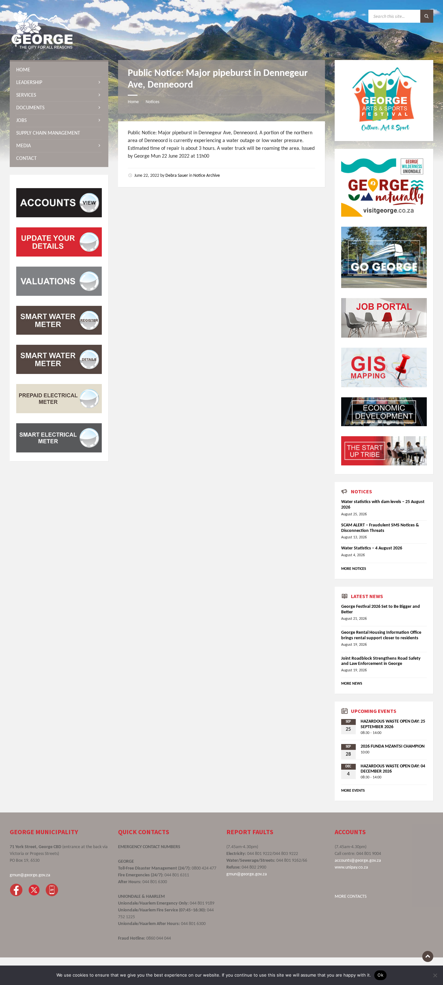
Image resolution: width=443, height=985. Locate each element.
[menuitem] (59, 70)
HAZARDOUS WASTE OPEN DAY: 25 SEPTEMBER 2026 (393, 724)
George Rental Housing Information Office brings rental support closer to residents (381, 635)
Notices (152, 102)
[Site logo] (42, 47)
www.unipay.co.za (351, 867)
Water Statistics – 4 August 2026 (371, 548)
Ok (380, 975)
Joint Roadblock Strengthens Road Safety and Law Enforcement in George (381, 661)
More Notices (353, 569)
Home (133, 102)
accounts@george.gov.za (358, 860)
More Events (353, 791)
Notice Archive (206, 175)
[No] (435, 975)
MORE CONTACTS (350, 896)
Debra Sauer (176, 175)
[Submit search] (426, 16)
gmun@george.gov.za (30, 875)
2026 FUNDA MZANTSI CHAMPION (393, 746)
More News (351, 684)
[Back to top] (427, 956)
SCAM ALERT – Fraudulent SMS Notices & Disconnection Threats (380, 528)
